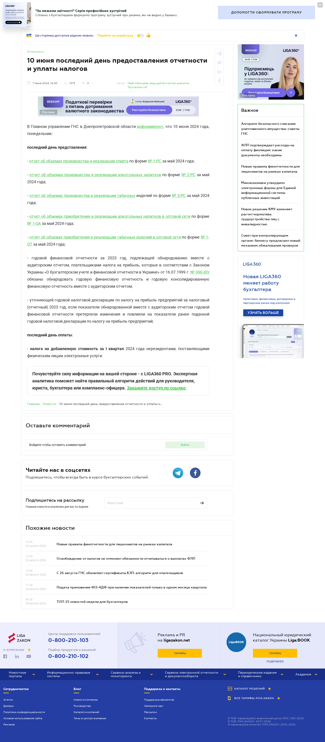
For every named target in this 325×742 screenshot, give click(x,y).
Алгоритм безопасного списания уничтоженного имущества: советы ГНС (270, 128)
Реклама (9, 724)
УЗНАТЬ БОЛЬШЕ (263, 313)
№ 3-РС (179, 195)
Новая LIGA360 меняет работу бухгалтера (262, 283)
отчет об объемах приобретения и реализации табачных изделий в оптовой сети (105, 237)
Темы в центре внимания (90, 718)
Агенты (8, 699)
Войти (185, 444)
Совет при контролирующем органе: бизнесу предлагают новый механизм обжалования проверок (270, 240)
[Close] (320, 5)
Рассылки (150, 712)
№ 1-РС (154, 161)
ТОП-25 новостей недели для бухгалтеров (92, 601)
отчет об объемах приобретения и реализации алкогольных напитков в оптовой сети (109, 216)
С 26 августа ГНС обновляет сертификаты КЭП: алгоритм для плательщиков (120, 573)
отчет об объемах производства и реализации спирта (78, 161)
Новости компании (86, 699)
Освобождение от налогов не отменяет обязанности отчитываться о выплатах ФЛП (126, 558)
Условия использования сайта (22, 718)
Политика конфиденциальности (24, 712)
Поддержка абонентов (159, 699)
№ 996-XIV (199, 272)
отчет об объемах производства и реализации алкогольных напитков (95, 174)
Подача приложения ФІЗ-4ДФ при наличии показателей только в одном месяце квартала (132, 587)
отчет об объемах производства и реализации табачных (82, 195)
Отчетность (35, 51)
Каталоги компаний (86, 712)
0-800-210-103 (68, 640)
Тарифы (180, 653)
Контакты (150, 718)
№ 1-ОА (34, 223)
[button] (22, 674)
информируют (150, 126)
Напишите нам (153, 705)
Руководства (82, 705)
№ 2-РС (189, 174)
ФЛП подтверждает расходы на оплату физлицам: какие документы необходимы (267, 150)
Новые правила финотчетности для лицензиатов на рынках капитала (114, 544)
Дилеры (8, 705)
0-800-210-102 (68, 656)
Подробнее (275, 661)
